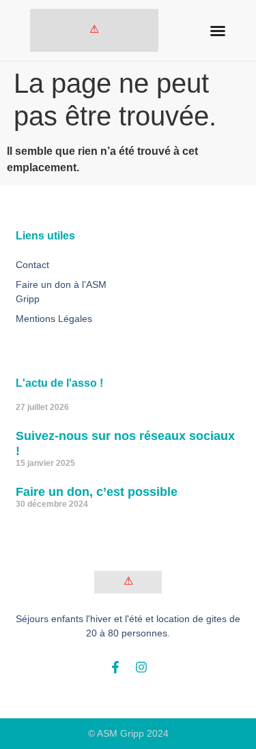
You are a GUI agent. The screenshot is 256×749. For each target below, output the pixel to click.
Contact (32, 264)
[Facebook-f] (115, 667)
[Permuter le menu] (218, 31)
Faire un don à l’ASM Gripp (61, 291)
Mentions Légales (54, 318)
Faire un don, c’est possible (96, 492)
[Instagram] (141, 667)
